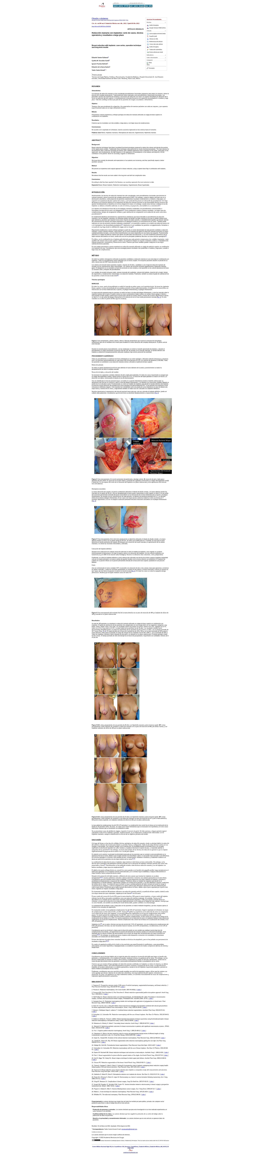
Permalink (151, 68)
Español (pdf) (153, 36)
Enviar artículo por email (156, 52)
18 (123, 866)
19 (100, 877)
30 (108, 941)
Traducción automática (155, 49)
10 (122, 224)
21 (131, 893)
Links (122, 987)
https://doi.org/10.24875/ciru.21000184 (101, 26)
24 (101, 923)
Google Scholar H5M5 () (157, 28)
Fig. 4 (133, 571)
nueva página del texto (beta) (157, 33)
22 (161, 897)
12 (165, 236)
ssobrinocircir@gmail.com (130, 1152)
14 (109, 849)
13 (117, 275)
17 (104, 865)
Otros (150, 62)
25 (97, 934)
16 (134, 858)
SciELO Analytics (154, 25)
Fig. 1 (159, 297)
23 (128, 911)
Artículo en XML (153, 39)
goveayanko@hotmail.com (129, 1129)
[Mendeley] (148, 62)
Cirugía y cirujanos (100, 18)
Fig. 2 (156, 393)
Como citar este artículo (156, 44)
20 (102, 877)
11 (132, 226)
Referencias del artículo (156, 41)
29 (106, 941)
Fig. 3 (94, 501)
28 (99, 934)
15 (132, 858)
